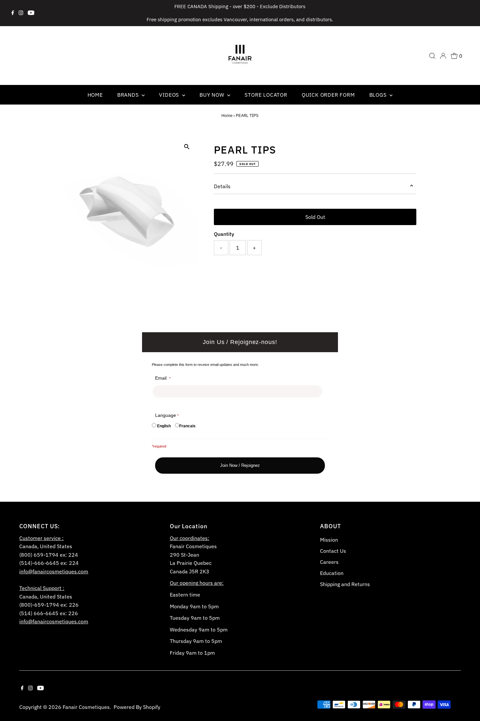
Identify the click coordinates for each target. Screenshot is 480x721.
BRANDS (128, 94)
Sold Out (315, 217)
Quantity (224, 234)
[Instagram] (21, 13)
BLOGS (378, 94)
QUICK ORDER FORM (328, 94)
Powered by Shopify (137, 707)
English (164, 426)
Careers (329, 562)
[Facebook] (13, 13)
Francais (187, 426)
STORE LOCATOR (266, 94)
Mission (329, 539)
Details (222, 186)
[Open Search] (432, 56)
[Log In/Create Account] (443, 56)
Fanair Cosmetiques (86, 707)
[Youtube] (31, 13)
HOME (95, 94)
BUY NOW (213, 94)
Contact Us (333, 551)
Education (332, 573)
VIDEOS (170, 94)
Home (226, 115)
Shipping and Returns (345, 584)
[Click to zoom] (187, 146)
